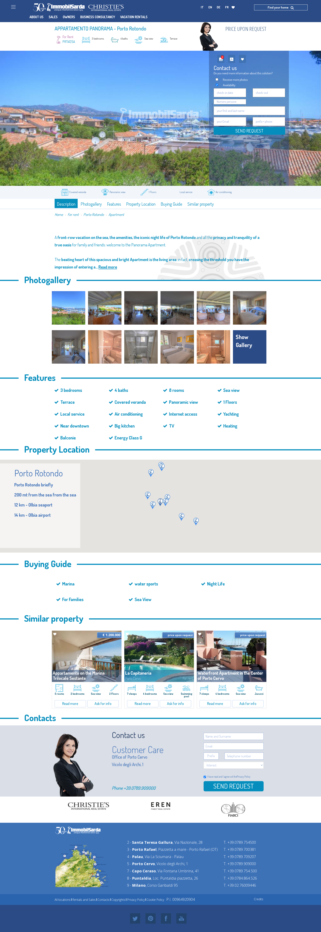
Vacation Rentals (133, 17)
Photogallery (91, 204)
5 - (141, 863)
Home (59, 214)
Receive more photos (235, 80)
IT (202, 7)
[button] (181, 517)
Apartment (116, 214)
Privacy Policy (243, 776)
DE (218, 7)
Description (66, 204)
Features (114, 204)
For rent (73, 214)
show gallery (244, 340)
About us (36, 17)
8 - (139, 878)
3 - (142, 849)
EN (210, 7)
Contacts (103, 900)
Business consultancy (97, 17)
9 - (136, 885)
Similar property (200, 204)
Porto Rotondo (93, 214)
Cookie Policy (155, 900)
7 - (141, 870)
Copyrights (118, 900)
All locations (62, 900)
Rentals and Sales (84, 900)
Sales (53, 17)
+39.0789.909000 (139, 788)
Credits (258, 899)
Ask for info (103, 703)
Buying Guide (171, 204)
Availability (229, 85)
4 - (135, 856)
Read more (107, 266)
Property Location (140, 204)
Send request (249, 131)
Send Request (233, 786)
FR (227, 7)
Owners (69, 17)
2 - (150, 842)
